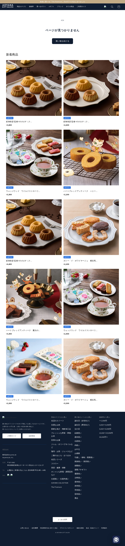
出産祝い (78, 441)
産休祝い (78, 437)
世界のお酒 (55, 440)
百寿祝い (78, 494)
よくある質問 (62, 519)
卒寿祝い (78, 490)
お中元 (77, 449)
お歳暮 (77, 453)
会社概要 (35, 528)
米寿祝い (78, 486)
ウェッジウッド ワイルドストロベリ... (23, 191)
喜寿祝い (78, 482)
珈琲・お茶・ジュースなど (62, 451)
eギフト (51, 6)
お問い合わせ (24, 528)
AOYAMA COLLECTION (59, 483)
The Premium (56, 487)
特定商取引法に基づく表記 (48, 528)
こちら (25, 470)
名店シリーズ (56, 459)
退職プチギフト (81, 470)
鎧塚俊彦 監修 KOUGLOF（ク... (19, 121)
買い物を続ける (62, 41)
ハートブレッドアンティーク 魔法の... (23, 330)
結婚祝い (78, 433)
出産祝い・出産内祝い (60, 479)
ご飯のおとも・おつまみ (61, 455)
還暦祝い (78, 474)
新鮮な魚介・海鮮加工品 (61, 429)
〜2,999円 (103, 421)
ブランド (60, 6)
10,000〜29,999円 (106, 433)
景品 (76, 498)
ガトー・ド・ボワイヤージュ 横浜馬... (80, 261)
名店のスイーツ (57, 421)
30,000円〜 (103, 437)
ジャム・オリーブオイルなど (62, 445)
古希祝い (78, 478)
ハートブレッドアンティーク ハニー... (80, 191)
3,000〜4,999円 (105, 425)
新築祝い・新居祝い (83, 461)
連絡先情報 (80, 528)
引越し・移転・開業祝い (84, 457)
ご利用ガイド (81, 6)
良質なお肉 (55, 425)
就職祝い (78, 465)
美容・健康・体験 (58, 468)
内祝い (77, 445)
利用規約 (104, 528)
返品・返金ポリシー (92, 528)
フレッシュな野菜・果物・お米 (62, 434)
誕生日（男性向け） (83, 425)
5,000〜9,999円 (105, 429)
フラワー (54, 464)
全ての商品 (70, 6)
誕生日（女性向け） (83, 421)
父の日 (77, 429)
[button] (112, 7)
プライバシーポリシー (67, 528)
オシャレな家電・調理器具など (62, 473)
